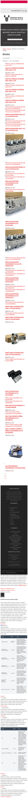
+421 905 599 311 (15, 10)
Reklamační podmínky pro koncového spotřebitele (15, 540)
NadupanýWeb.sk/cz (11, 572)
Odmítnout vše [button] (10, 588)
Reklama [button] (3, 773)
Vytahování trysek (15, 517)
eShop (9, 49)
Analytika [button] (3, 716)
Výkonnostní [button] (4, 706)
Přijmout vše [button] (4, 588)
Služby (12, 510)
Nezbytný (4, 625)
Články (12, 522)
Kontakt (12, 524)
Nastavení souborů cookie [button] (7, 590)
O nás (11, 519)
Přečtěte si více (22, 585)
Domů (4, 49)
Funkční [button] (2, 696)
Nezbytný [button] (3, 624)
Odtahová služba (14, 512)
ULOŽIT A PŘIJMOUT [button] (6, 796)
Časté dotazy (13, 507)
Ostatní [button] (2, 786)
